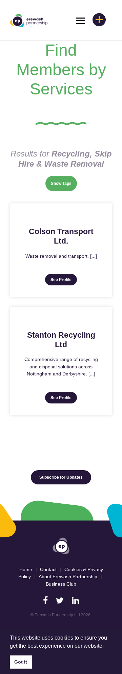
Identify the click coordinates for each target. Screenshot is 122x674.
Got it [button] (20, 662)
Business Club (61, 584)
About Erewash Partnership (68, 576)
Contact (48, 569)
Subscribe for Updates (61, 477)
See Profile (61, 279)
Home (25, 569)
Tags (67, 183)
